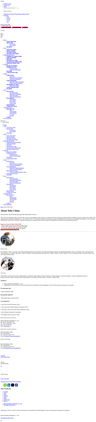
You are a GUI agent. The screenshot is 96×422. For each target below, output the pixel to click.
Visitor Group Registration (16, 83)
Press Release (13, 99)
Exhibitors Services (11, 67)
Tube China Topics (11, 49)
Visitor (5, 73)
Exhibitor (6, 64)
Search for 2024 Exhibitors (16, 77)
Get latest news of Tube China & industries (11, 381)
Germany (6, 391)
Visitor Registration (6, 27)
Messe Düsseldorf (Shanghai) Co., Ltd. (13, 403)
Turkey (5, 398)
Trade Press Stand (14, 95)
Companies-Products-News (7, 418)
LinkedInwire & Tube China (5, 356)
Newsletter (25, 27)
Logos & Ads (13, 103)
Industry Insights (11, 50)
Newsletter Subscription (13, 53)
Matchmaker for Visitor (13, 84)
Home (5, 40)
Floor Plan (9, 59)
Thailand (6, 395)
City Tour (12, 114)
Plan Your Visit (10, 109)
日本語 (8, 18)
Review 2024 (10, 42)
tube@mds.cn (7, 326)
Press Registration (14, 92)
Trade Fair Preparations (15, 69)
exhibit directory (25, 14)
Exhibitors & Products (9, 14)
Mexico (5, 401)
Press (5, 90)
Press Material (10, 98)
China (5, 393)
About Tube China (11, 41)
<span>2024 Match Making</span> (18, 172)
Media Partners (11, 104)
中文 (8, 16)
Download (9, 46)
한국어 (8, 20)
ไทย (8, 21)
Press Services (10, 91)
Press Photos (13, 44)
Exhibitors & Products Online (14, 56)
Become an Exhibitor (12, 65)
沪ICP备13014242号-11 (9, 405)
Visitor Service (10, 75)
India (5, 394)
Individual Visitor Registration (17, 82)
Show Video (13, 45)
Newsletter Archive (11, 52)
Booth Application (16, 27)
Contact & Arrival (8, 107)
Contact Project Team (12, 72)
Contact (9, 117)
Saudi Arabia (7, 399)
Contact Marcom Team (12, 87)
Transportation (18, 14)
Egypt (5, 397)
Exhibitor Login (13, 68)
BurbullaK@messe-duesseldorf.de (12, 348)
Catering (12, 115)
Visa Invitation (13, 113)
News (5, 48)
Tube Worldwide (8, 118)
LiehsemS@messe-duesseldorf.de (12, 336)
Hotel (11, 110)
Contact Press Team (12, 106)
